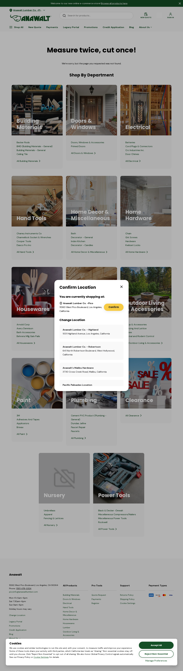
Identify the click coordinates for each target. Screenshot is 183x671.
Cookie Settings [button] (41, 657)
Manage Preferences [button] (156, 660)
